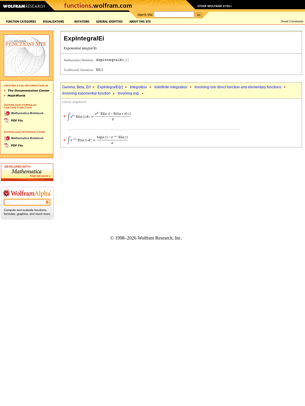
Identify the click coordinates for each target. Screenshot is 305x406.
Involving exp (128, 93)
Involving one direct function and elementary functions (237, 87)
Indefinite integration (170, 87)
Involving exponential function (86, 93)
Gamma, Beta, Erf (76, 87)
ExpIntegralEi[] (110, 87)
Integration (138, 87)
